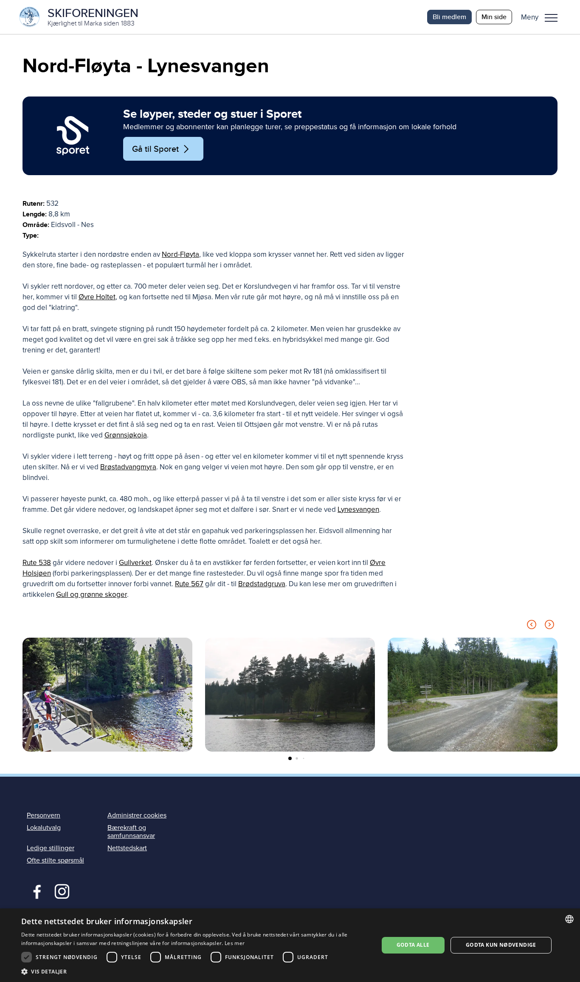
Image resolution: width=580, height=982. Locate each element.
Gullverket (135, 562)
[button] (542, 17)
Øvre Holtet (97, 296)
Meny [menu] (551, 17)
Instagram (61, 890)
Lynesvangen (358, 509)
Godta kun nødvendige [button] (501, 944)
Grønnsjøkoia (125, 435)
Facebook (35, 890)
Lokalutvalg (44, 827)
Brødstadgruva (261, 583)
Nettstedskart (127, 848)
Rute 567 (189, 583)
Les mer (235, 943)
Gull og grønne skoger (91, 594)
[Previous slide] (532, 626)
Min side (494, 17)
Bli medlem (449, 17)
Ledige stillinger (50, 848)
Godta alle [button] (413, 944)
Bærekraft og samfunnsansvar (131, 831)
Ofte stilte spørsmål (55, 860)
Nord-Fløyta (180, 254)
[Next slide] (549, 626)
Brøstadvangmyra (128, 467)
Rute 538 (37, 562)
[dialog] (290, 945)
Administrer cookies (136, 815)
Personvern (43, 815)
